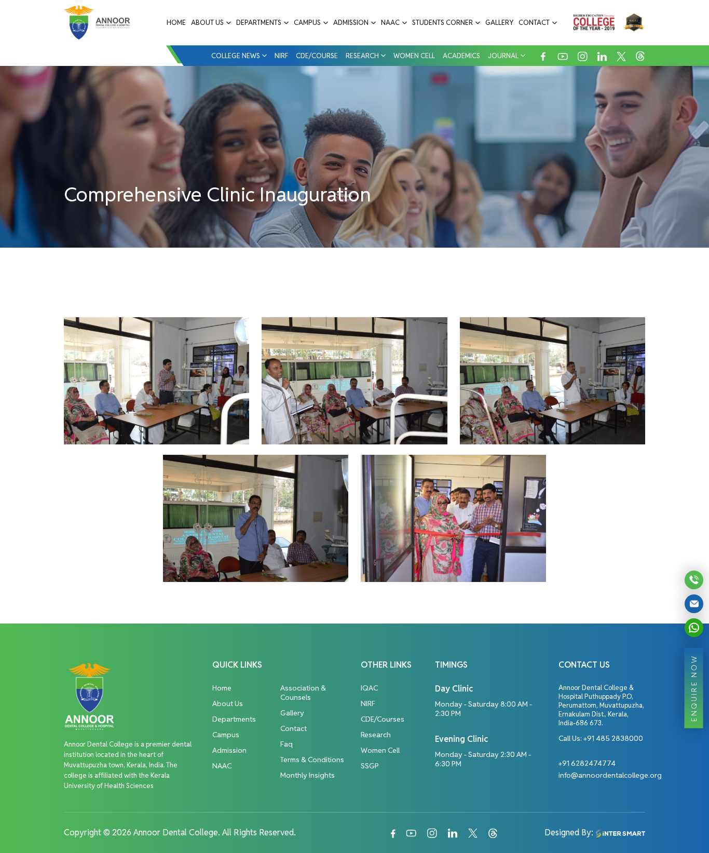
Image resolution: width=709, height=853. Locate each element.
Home (176, 22)
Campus (307, 22)
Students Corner (442, 22)
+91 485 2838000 (613, 738)
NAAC (390, 22)
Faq (286, 744)
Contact (534, 22)
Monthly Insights (307, 775)
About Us (207, 22)
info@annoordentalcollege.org (610, 775)
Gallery (499, 22)
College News (235, 55)
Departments (258, 22)
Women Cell (414, 55)
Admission (351, 22)
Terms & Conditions (312, 759)
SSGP (370, 765)
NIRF (281, 55)
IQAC (369, 688)
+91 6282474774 (587, 763)
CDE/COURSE (317, 55)
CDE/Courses (382, 719)
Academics (461, 55)
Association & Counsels (303, 692)
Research (362, 55)
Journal (503, 55)
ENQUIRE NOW (694, 687)
